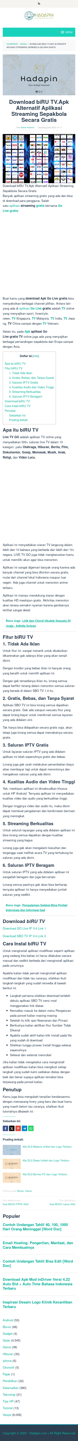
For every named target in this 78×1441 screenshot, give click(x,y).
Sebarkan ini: (17, 415)
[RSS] (39, 4)
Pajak (6, 1374)
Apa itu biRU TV (15, 363)
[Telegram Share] (24, 1128)
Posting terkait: (18, 420)
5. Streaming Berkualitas (25, 391)
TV (63, 308)
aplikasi (14, 205)
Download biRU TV (17, 401)
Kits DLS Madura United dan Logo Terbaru (47, 1146)
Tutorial (8, 1408)
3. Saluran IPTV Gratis (23, 382)
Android (8, 1320)
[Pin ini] (18, 1128)
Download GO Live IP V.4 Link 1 (24, 928)
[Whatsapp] (31, 1128)
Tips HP (8, 1401)
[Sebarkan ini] (5, 1128)
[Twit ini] (12, 1128)
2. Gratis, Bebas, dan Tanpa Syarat (31, 377)
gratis (40, 205)
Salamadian (11, 1387)
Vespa (7, 1414)
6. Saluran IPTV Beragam (25, 396)
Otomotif (8, 1367)
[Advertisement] (39, 255)
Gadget (8, 1333)
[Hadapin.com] (39, 15)
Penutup (10, 410)
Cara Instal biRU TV (18, 406)
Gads (6, 1340)
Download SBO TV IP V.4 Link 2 (24, 936)
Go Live (36, 308)
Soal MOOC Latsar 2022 (62, 1202)
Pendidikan (10, 1380)
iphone (7, 1360)
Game (28, 1191)
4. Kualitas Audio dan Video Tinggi (31, 387)
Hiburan (8, 1354)
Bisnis (20, 1191)
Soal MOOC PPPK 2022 (15, 1202)
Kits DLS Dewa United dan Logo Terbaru (46, 1160)
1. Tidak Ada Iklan (20, 373)
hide (35, 356)
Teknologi (9, 1394)
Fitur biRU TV (13, 368)
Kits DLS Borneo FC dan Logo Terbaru (45, 1174)
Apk (27, 331)
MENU (69, 32)
